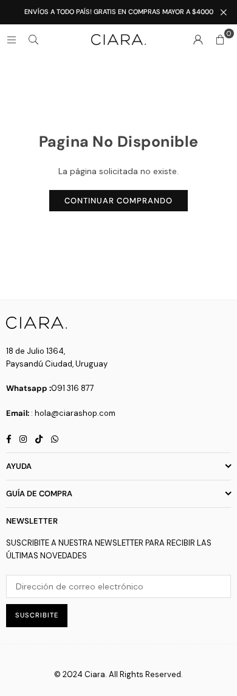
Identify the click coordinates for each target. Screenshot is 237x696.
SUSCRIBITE (36, 615)
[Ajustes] (198, 40)
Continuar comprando (118, 200)
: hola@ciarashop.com (73, 413)
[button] (220, 40)
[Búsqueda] (33, 39)
